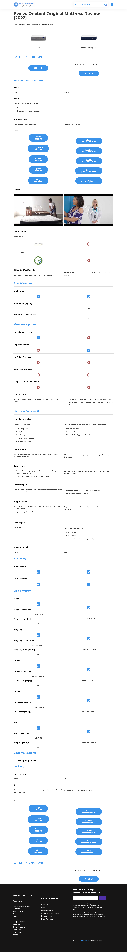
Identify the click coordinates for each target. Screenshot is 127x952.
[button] (38, 68)
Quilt (15, 917)
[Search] (106, 4)
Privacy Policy (46, 916)
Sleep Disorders (19, 922)
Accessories (17, 901)
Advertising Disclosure (50, 913)
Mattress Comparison (21, 906)
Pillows (15, 914)
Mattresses (17, 909)
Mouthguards (18, 911)
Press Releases (47, 919)
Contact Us (45, 907)
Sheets (15, 919)
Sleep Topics (18, 930)
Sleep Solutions (19, 927)
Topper (15, 935)
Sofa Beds (17, 932)
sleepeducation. (84, 941)
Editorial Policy (47, 910)
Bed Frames (17, 904)
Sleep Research (19, 924)
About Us (44, 904)
